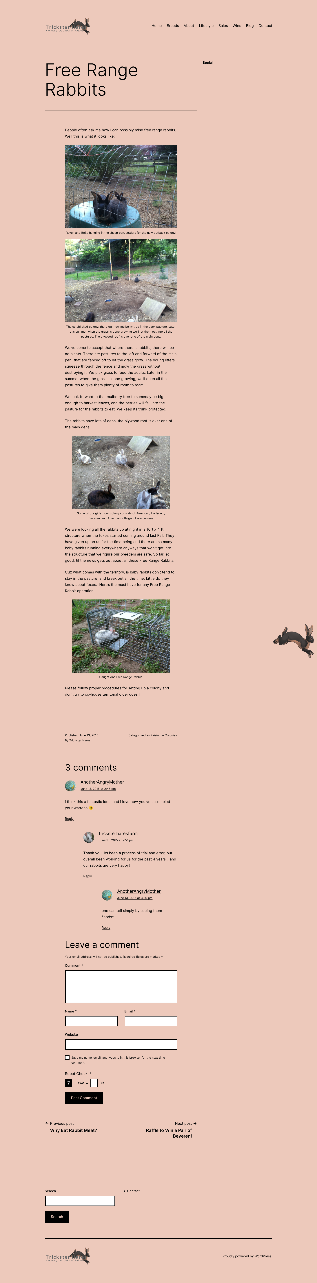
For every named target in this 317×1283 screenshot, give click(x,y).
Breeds (173, 25)
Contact (265, 25)
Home (157, 25)
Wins (237, 25)
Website (71, 1034)
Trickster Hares (79, 740)
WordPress (263, 1256)
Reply (69, 819)
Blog (250, 25)
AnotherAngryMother (102, 782)
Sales (223, 25)
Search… (52, 1191)
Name (71, 1011)
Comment (74, 965)
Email (129, 1011)
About (189, 25)
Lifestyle (206, 25)
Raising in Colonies (164, 735)
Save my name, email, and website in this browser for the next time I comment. (119, 1060)
